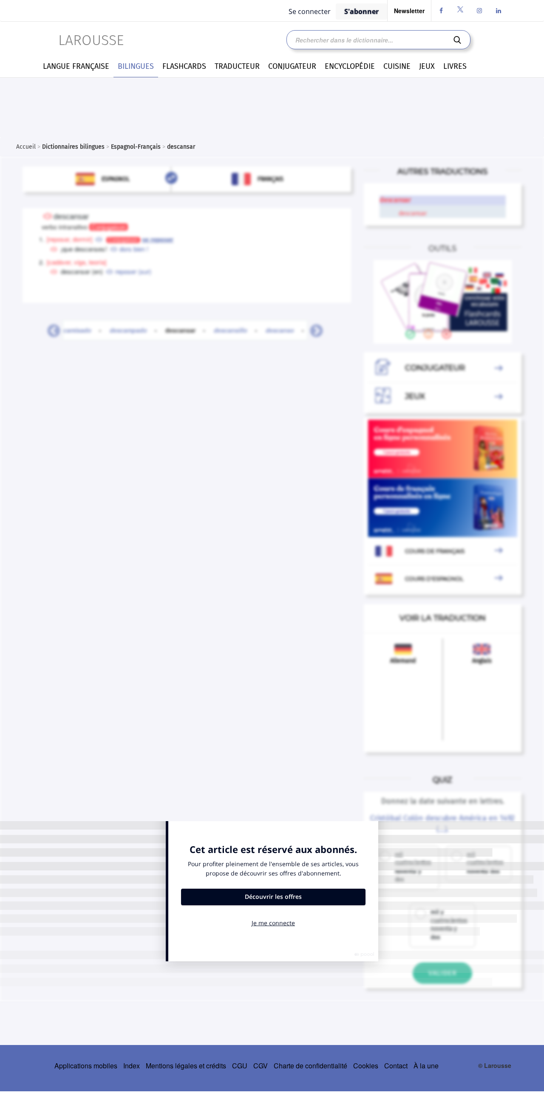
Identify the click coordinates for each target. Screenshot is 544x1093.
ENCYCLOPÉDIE (350, 66)
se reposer (157, 239)
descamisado (72, 330)
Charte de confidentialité (310, 1065)
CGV (260, 1065)
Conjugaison (108, 227)
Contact (396, 1065)
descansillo (230, 330)
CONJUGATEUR (292, 66)
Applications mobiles (85, 1065)
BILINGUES (136, 66)
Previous (50, 328)
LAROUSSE (91, 40)
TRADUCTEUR (237, 66)
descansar (185, 330)
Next (313, 328)
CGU (239, 1065)
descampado (128, 330)
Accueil (26, 146)
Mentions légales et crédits (186, 1065)
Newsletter (409, 10)
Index (131, 1065)
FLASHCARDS (184, 66)
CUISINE (397, 66)
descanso (280, 330)
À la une (426, 1065)
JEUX (427, 66)
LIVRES (455, 66)
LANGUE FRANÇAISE (76, 66)
